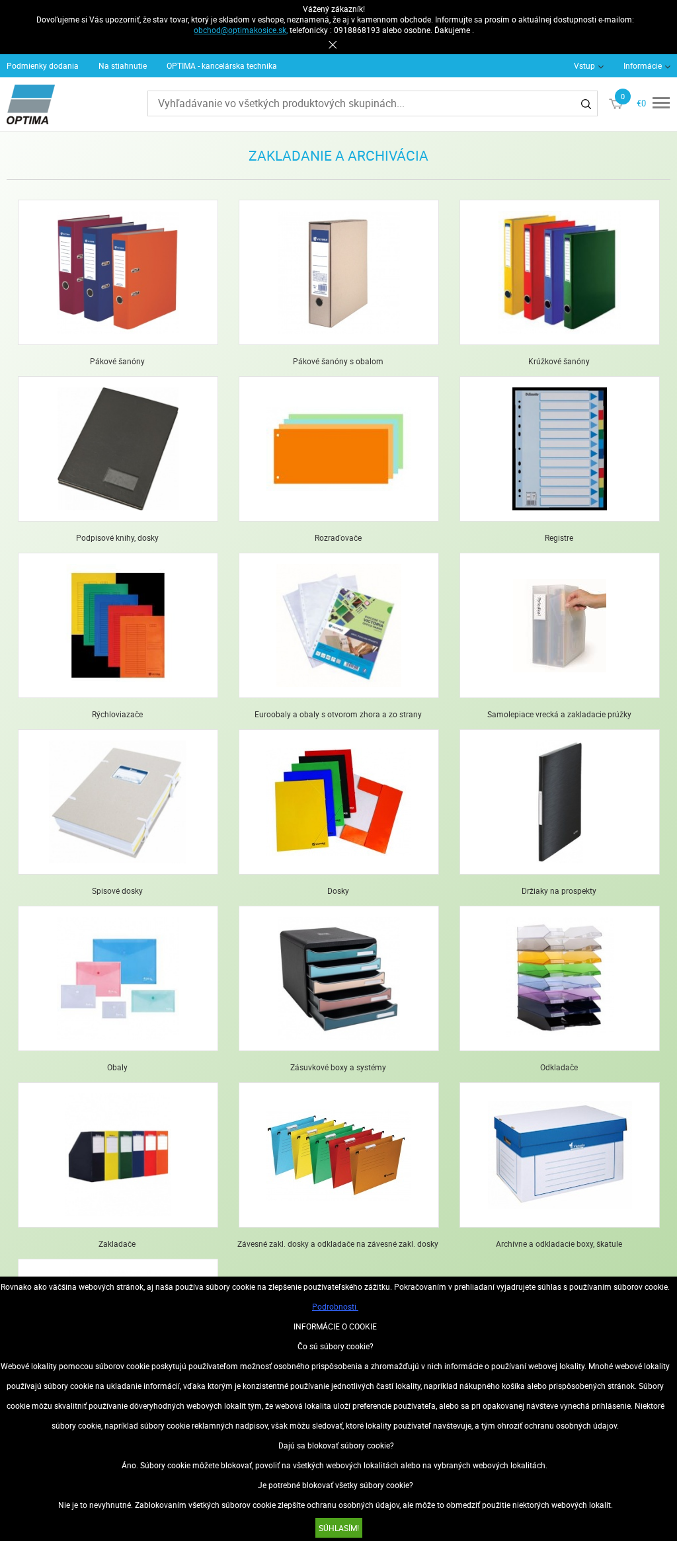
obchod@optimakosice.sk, (241, 29)
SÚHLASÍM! (339, 1527)
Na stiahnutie (123, 65)
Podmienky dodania (43, 65)
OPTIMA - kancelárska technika (222, 65)
